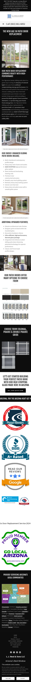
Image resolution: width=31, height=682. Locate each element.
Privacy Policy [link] (15, 639)
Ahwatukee (5, 607)
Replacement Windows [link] (15, 641)
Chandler (25, 611)
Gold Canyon (18, 616)
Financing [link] (15, 647)
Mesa (10, 620)
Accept (23, 678)
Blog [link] (15, 637)
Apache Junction (21, 607)
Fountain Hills (19, 613)
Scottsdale (5, 625)
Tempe (10, 627)
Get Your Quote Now (15, 390)
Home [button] (15, 635)
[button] (3, 23)
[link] (15, 16)
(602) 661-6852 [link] (17, 23)
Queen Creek (12, 622)
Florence (11, 613)
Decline (8, 678)
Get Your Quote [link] (15, 645)
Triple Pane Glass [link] (15, 643)
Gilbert (4, 616)
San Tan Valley (21, 622)
